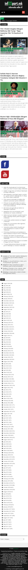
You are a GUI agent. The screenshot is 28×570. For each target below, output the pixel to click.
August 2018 (7, 491)
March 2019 (7, 476)
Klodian (5, 261)
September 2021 (8, 411)
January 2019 (7, 481)
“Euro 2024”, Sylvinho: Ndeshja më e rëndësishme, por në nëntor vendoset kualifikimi (15, 257)
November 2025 (8, 303)
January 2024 (7, 350)
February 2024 (7, 348)
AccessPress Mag (22, 551)
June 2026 (6, 287)
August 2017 (7, 517)
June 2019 (6, 470)
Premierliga (3, 50)
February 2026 (7, 296)
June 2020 (6, 444)
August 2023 (7, 361)
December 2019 (8, 457)
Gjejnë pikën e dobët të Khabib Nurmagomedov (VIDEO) (14, 272)
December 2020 (8, 431)
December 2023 (8, 353)
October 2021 (7, 409)
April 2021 (6, 422)
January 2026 (7, 298)
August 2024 (7, 335)
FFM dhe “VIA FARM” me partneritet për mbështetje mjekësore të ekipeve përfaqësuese (16, 236)
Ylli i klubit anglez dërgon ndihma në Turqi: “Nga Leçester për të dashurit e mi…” (11, 32)
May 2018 (6, 498)
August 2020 (7, 439)
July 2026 (6, 285)
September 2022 (8, 385)
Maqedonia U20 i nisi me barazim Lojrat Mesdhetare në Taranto (14, 212)
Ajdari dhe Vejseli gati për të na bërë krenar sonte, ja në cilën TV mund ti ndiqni (14, 188)
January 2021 (7, 429)
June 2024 (6, 340)
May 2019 (6, 472)
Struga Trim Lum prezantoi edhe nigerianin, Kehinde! (14, 224)
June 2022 (6, 392)
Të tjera (15, 93)
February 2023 (7, 374)
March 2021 (7, 424)
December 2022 (8, 379)
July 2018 (6, 494)
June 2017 (6, 522)
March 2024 (7, 346)
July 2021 (6, 415)
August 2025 (7, 309)
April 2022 (6, 396)
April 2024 (6, 344)
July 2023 (6, 363)
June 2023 (6, 366)
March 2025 (7, 320)
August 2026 (7, 283)
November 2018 (8, 485)
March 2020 (7, 450)
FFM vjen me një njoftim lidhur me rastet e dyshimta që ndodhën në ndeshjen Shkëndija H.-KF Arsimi (15, 204)
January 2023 (7, 376)
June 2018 (6, 496)
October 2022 (7, 383)
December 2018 (8, 483)
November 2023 (8, 355)
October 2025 (7, 305)
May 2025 (6, 316)
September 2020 (8, 437)
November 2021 (8, 407)
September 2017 (8, 515)
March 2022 (7, 398)
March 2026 (7, 294)
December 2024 (8, 327)
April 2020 (6, 448)
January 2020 (7, 455)
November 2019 (8, 459)
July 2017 (6, 520)
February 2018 (7, 504)
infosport (3, 52)
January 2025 (7, 324)
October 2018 (7, 487)
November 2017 (8, 511)
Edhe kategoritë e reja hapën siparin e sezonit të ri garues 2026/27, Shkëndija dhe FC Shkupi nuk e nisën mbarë (15, 196)
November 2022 (8, 381)
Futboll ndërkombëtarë (17, 48)
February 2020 (7, 452)
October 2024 (7, 331)
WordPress (10, 551)
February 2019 (7, 478)
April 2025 (6, 318)
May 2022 (6, 394)
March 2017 (7, 528)
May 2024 (6, 342)
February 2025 (7, 322)
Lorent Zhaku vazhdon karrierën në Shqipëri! (15, 220)
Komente (10, 93)
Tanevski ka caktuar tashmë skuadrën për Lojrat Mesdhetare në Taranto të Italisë (14, 227)
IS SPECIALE (3, 93)
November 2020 (8, 433)
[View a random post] (2, 12)
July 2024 (6, 337)
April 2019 (6, 474)
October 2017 (7, 513)
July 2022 (6, 389)
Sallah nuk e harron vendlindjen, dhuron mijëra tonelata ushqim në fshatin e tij (13, 76)
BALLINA (3, 48)
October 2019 (7, 461)
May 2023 (6, 368)
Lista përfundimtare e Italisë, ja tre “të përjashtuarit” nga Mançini (15, 261)
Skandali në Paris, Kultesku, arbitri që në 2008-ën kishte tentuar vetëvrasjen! (14, 269)
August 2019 (7, 465)
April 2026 (6, 292)
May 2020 (6, 446)
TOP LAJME (10, 50)
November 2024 (8, 329)
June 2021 (6, 418)
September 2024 (8, 333)
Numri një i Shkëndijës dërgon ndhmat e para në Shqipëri (13, 117)
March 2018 (7, 502)
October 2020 (7, 435)
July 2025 (6, 311)
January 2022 (7, 402)
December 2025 (8, 301)
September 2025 (8, 307)
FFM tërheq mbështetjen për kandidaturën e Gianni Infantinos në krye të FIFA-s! (15, 232)
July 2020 (6, 442)
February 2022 (7, 400)
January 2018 (7, 507)
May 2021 (6, 420)
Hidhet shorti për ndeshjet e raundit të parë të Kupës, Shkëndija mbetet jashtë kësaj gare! (15, 215)
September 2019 (8, 463)
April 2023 (6, 370)
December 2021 (8, 405)
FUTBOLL (9, 48)
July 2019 (6, 468)
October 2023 (7, 357)
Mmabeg (5, 272)
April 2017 (6, 526)
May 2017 (6, 524)
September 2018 (8, 489)
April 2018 (6, 500)
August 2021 (7, 413)
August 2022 (7, 387)
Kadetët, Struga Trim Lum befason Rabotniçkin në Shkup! (15, 191)
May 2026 (6, 290)
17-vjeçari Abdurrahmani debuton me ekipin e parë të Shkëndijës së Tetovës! (15, 244)
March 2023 (7, 372)
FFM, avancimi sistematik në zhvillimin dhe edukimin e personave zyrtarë (14, 200)
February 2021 (7, 426)
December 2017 (8, 509)
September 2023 (8, 359)
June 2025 (6, 314)
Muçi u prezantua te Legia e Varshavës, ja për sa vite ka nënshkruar (13, 265)
